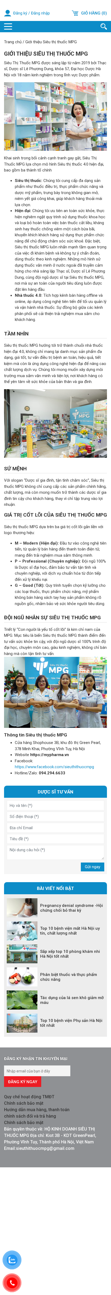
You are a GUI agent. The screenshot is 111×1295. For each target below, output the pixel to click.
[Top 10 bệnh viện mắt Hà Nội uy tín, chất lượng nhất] (22, 930)
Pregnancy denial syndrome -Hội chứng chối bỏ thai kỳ (71, 908)
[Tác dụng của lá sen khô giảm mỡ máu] (22, 1000)
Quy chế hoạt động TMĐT (29, 1096)
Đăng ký (20, 13)
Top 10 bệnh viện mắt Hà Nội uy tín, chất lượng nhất (70, 931)
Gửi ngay (92, 866)
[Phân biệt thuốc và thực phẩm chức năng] (22, 976)
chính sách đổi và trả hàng (30, 1116)
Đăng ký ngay (22, 1081)
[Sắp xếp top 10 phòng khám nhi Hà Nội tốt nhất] (22, 954)
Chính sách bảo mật (23, 1103)
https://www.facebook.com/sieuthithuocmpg (54, 766)
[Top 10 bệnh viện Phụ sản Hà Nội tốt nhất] (22, 1023)
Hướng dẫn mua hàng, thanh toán (37, 1109)
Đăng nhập (40, 13)
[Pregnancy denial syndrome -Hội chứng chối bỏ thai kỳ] (22, 907)
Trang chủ (13, 42)
